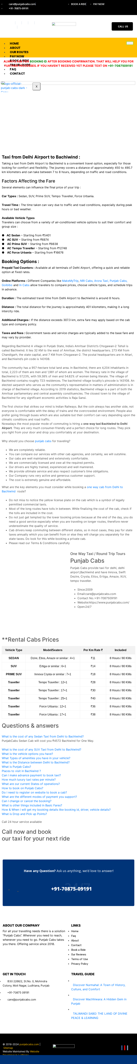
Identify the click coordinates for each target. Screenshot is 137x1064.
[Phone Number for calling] (68, 1059)
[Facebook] (12, 22)
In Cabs (24, 285)
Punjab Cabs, (118, 281)
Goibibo (7, 285)
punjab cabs (43, 441)
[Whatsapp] (13, 27)
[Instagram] (25, 22)
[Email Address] (41, 1059)
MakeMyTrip (70, 281)
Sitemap (8, 1047)
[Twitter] (19, 22)
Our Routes (19, 52)
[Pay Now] (96, 1059)
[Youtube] (32, 22)
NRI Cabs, (86, 281)
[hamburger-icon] (129, 43)
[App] (123, 1059)
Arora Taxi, (101, 281)
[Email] (127, 1047)
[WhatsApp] (13, 1059)
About (15, 48)
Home (14, 43)
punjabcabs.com (29, 1044)
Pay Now (17, 56)
